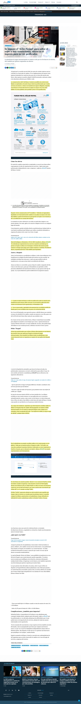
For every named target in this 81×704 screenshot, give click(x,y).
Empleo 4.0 (47, 2)
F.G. (5, 685)
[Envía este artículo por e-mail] (15, 68)
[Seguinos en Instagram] (6, 690)
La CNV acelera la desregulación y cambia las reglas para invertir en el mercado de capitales (12, 681)
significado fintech (15, 647)
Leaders (29, 697)
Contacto (40, 697)
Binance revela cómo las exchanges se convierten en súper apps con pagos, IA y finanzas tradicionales (71, 65)
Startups (53, 2)
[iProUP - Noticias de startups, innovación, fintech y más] (7, 2)
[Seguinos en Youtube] (18, 690)
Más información (48, 11)
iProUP (44, 168)
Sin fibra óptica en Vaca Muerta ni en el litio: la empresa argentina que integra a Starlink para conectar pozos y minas (70, 50)
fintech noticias (34, 645)
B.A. (24, 685)
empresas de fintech (15, 645)
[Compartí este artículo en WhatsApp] (9, 68)
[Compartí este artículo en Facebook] (5, 68)
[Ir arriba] (79, 701)
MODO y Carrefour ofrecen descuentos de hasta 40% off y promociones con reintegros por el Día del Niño (31, 681)
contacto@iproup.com (7, 696)
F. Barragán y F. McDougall (10, 63)
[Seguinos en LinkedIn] (12, 690)
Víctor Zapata (63, 685)
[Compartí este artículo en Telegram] (13, 68)
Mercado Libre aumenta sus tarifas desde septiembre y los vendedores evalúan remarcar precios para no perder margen (71, 55)
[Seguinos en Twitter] (15, 690)
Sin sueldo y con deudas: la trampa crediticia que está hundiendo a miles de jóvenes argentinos (68, 681)
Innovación (59, 2)
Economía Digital (32, 2)
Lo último (26, 2)
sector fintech (25, 645)
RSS (68, 690)
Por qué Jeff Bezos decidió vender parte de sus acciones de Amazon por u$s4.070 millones (49, 681)
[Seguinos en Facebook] (9, 690)
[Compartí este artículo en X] (7, 68)
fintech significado (43, 645)
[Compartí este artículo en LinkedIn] (11, 68)
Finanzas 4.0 (40, 2)
